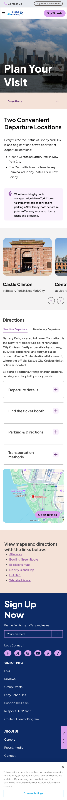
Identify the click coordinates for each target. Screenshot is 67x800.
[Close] (63, 767)
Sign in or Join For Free (48, 3)
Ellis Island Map (19, 564)
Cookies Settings (33, 793)
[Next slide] (60, 300)
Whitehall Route (20, 580)
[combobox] (33, 101)
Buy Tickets (55, 13)
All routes (15, 554)
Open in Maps (47, 515)
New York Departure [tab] (15, 329)
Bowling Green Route (23, 559)
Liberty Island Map (21, 570)
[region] (33, 781)
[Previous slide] (51, 300)
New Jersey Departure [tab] (46, 329)
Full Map (15, 575)
